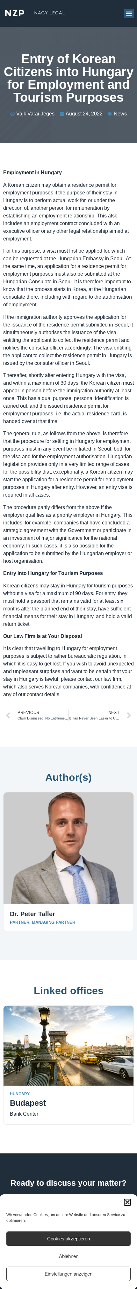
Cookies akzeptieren (68, 1238)
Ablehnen (68, 1256)
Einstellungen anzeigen (68, 1274)
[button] (127, 1202)
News (120, 113)
